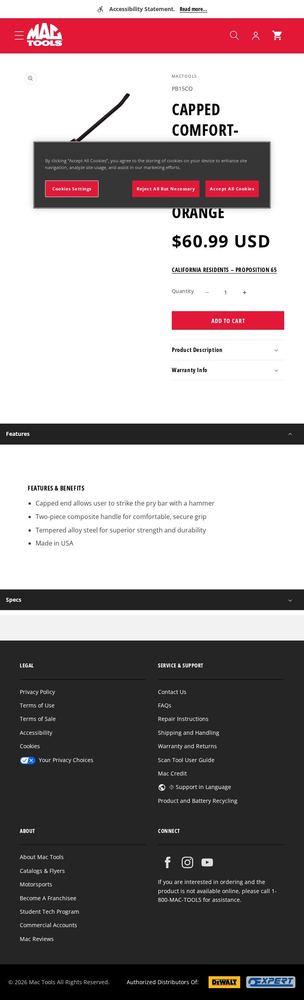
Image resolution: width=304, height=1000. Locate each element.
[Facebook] (167, 862)
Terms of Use (37, 705)
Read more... (193, 9)
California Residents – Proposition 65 (224, 270)
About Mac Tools (42, 857)
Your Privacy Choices (66, 760)
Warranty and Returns (187, 746)
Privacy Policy (37, 692)
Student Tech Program (49, 911)
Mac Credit (172, 773)
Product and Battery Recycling (198, 800)
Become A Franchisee (48, 898)
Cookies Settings (71, 189)
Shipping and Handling (188, 732)
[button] (234, 35)
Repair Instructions (183, 718)
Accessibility (36, 732)
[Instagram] (187, 862)
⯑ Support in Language (200, 787)
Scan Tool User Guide (186, 760)
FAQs (164, 705)
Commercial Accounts (48, 925)
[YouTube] (207, 862)
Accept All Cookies (232, 189)
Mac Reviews (37, 939)
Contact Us (172, 692)
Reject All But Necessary (166, 189)
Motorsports (36, 884)
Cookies (30, 746)
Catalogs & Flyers (42, 871)
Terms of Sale (38, 718)
